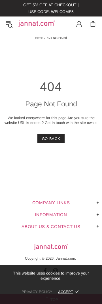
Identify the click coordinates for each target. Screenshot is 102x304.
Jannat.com (36, 23)
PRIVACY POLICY (37, 291)
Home (39, 37)
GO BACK (51, 139)
